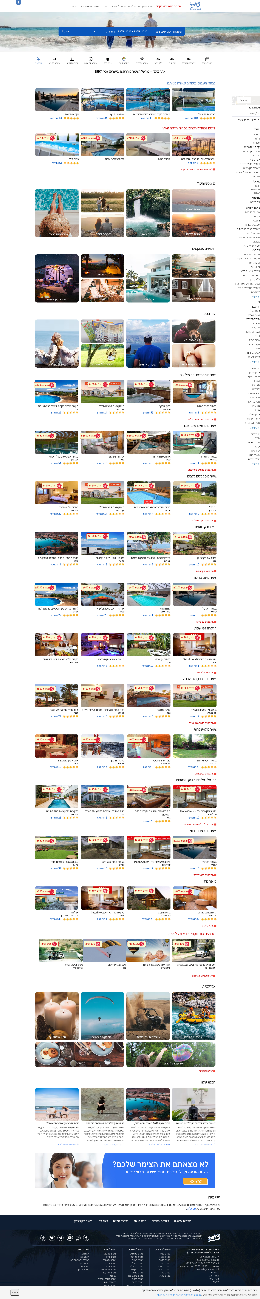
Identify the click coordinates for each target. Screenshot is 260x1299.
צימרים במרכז (164, 1256)
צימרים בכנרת (164, 1269)
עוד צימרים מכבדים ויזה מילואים (200, 419)
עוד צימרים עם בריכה (205, 621)
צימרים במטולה (136, 1266)
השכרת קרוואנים (101, 6)
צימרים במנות (137, 1282)
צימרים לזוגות (134, 6)
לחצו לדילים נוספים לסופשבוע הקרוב (197, 169)
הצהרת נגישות (120, 1221)
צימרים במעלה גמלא (134, 1285)
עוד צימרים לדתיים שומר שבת (201, 469)
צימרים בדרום (164, 1260)
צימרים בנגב (165, 1263)
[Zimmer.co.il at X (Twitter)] (52, 1236)
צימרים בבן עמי (137, 1269)
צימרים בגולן (165, 1272)
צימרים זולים (111, 1256)
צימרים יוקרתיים (109, 1260)
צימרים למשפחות (118, 6)
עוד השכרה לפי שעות (205, 672)
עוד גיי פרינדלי (207, 925)
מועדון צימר (214, 1278)
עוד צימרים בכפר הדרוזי (203, 875)
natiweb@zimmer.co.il (208, 1269)
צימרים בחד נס (136, 1256)
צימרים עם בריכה (109, 1285)
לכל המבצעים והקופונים (202, 975)
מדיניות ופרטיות (182, 1221)
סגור (15, 1292)
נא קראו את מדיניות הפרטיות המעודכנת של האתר (179, 1294)
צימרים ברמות (137, 1279)
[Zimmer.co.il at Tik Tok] (43, 1236)
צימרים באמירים (136, 1253)
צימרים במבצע (110, 1253)
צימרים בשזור (137, 1260)
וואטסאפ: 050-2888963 (208, 1259)
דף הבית (215, 1272)
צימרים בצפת (137, 1272)
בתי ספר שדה (110, 1282)
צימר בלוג (103, 1221)
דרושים (216, 1282)
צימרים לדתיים (110, 1263)
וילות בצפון (84, 1256)
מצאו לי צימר (86, 6)
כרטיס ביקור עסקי (82, 1221)
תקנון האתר (140, 1221)
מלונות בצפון (83, 1269)
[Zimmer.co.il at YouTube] (69, 1236)
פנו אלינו (191, 1208)
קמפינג (113, 1275)
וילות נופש (84, 1253)
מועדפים (74, 6)
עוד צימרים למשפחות (204, 773)
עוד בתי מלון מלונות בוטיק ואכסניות (199, 824)
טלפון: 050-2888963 (209, 1256)
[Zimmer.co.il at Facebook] (86, 1236)
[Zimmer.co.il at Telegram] (60, 1236)
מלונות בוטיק (83, 1266)
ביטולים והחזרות (160, 1221)
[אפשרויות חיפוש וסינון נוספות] (108, 46)
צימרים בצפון (147, 6)
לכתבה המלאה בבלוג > (68, 1144)
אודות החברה (213, 1275)
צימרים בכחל (137, 1263)
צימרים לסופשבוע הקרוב (168, 6)
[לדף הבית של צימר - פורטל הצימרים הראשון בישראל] (214, 1237)
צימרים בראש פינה (135, 1275)
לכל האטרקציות (206, 1071)
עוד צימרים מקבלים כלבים (203, 520)
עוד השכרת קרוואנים (205, 571)
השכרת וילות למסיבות (79, 1260)
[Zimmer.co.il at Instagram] (78, 1236)
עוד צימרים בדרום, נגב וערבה (201, 723)
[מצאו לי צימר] (125, 1170)
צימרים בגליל (164, 1275)
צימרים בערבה (164, 1266)
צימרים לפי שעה (109, 1272)
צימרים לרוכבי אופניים (107, 1279)
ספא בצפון (84, 1263)
